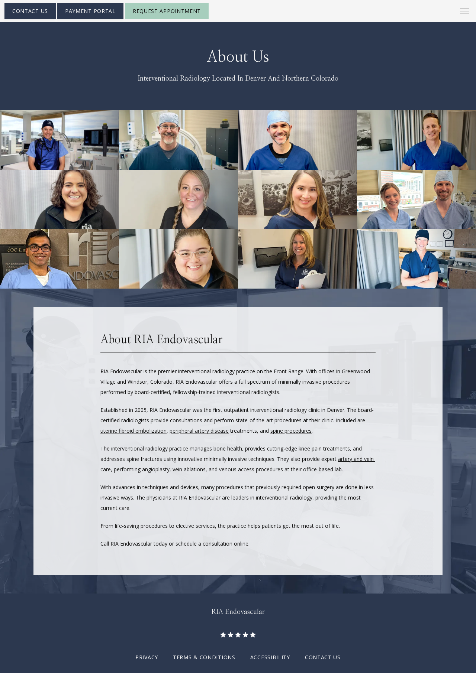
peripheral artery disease (199, 430)
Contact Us (323, 657)
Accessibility (270, 657)
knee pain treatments (324, 448)
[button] (464, 11)
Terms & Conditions (204, 657)
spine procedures (291, 430)
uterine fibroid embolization (133, 430)
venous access (236, 469)
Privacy (146, 657)
